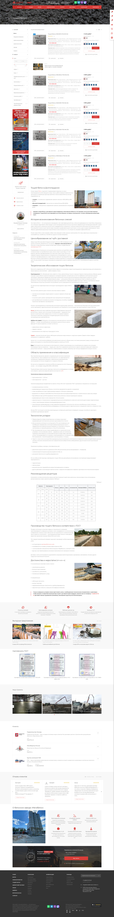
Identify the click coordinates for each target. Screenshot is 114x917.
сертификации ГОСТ (36, 247)
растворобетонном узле (48, 544)
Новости (15, 233)
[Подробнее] (98, 733)
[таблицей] (101, 30)
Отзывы (29, 890)
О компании (30, 877)
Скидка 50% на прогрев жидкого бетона (83, 644)
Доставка (48, 886)
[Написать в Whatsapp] (75, 2)
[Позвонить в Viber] (82, 2)
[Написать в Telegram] (78, 2)
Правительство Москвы (34, 732)
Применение (70, 884)
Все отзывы (98, 776)
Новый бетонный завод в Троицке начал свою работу (20, 245)
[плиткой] (97, 30)
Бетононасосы (17, 892)
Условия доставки (71, 879)
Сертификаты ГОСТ (32, 880)
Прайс (14, 874)
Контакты (30, 884)
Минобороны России (33, 745)
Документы (30, 882)
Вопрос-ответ (70, 882)
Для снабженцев (50, 884)
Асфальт (15, 895)
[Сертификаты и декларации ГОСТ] (28, 2)
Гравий (33, 335)
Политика (48, 882)
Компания (31, 874)
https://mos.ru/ (30, 740)
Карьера (30, 893)
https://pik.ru (30, 765)
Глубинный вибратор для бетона (51, 644)
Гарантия (69, 880)
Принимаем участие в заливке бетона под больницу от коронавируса (20, 252)
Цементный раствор (18, 885)
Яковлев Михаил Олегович (21, 223)
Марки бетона (49, 877)
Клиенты (30, 891)
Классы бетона (49, 879)
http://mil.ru (29, 752)
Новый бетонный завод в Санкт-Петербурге (19, 238)
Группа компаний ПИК (34, 758)
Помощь (69, 874)
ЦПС (62, 370)
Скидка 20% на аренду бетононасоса (22, 644)
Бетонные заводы (32, 879)
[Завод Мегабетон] (29, 826)
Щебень (15, 890)
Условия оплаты (70, 877)
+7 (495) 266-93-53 (39, 765)
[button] (54, 714)
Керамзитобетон (17, 879)
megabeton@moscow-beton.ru (52, 3)
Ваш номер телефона (71, 852)
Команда (30, 888)
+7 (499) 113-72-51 (50, 2)
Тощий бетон (16, 882)
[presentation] (12, 706)
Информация (50, 874)
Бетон (14, 877)
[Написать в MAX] (85, 2)
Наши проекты (49, 880)
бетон (40, 191)
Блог (47, 888)
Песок (32, 310)
